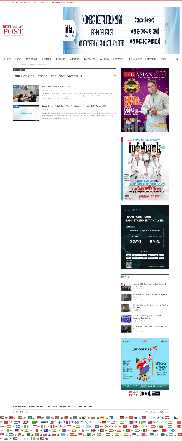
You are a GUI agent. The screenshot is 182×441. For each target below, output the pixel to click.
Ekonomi (33, 59)
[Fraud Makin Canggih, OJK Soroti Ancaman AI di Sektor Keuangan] (126, 329)
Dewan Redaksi (24, 2)
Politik (47, 59)
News (19, 59)
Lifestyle (151, 59)
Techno (75, 59)
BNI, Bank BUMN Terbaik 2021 (57, 86)
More (163, 59)
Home (8, 59)
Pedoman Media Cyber (42, 2)
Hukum (106, 59)
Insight (61, 59)
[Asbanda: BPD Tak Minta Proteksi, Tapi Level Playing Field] (126, 287)
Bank (16, 86)
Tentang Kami (9, 2)
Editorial (119, 59)
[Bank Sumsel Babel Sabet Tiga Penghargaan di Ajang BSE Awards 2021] (26, 113)
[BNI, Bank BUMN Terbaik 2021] (26, 93)
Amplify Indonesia (163, 412)
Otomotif (90, 59)
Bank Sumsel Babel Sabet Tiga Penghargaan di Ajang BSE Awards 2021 (74, 106)
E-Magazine (136, 59)
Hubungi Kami (59, 2)
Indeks (71, 2)
